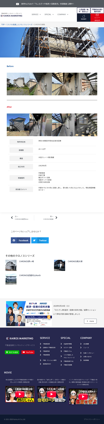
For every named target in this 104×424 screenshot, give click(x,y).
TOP (2, 24)
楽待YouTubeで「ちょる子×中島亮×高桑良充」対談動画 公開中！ (47, 3)
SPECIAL (48, 14)
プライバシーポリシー (92, 419)
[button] (20, 240)
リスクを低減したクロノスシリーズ (19, 24)
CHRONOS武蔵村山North (30, 275)
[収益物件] (83, 16)
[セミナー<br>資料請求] (97, 15)
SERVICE (35, 14)
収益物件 (83, 19)
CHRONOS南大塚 (75, 261)
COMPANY (61, 14)
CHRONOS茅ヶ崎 (26, 261)
